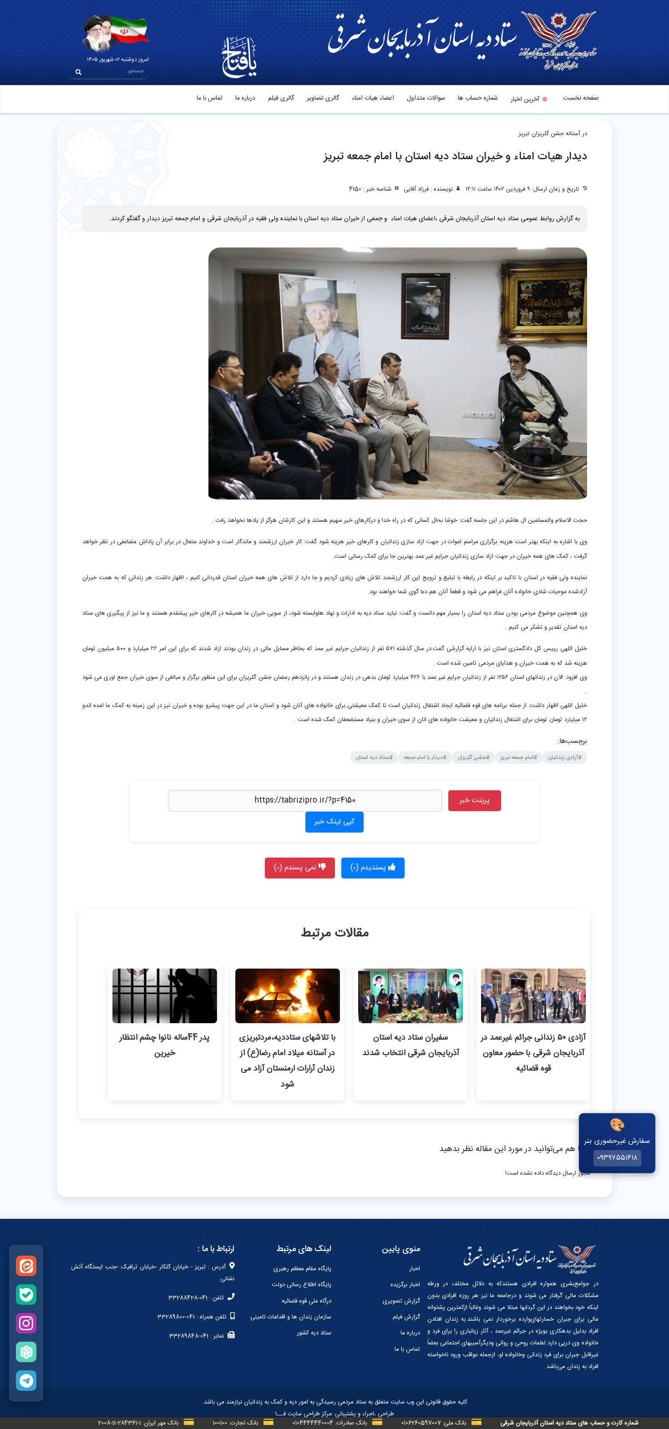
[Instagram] (26, 1323)
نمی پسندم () (296, 868)
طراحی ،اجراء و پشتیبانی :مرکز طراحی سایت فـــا (334, 1414)
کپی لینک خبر (334, 822)
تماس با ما (210, 98)
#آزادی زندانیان (565, 757)
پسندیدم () (369, 868)
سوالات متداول (426, 98)
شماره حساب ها (478, 98)
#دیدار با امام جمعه (425, 757)
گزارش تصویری (401, 1301)
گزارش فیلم (406, 1317)
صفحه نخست (581, 98)
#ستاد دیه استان (374, 757)
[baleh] (26, 1294)
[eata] (26, 1266)
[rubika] (26, 1352)
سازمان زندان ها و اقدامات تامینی (290, 1317)
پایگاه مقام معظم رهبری (302, 1269)
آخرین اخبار (525, 99)
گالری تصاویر (323, 98)
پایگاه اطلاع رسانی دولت (301, 1285)
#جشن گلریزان (473, 757)
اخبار (414, 1269)
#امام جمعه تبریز (519, 757)
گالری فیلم (281, 98)
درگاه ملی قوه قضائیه (306, 1301)
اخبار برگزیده (405, 1285)
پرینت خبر (475, 800)
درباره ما (245, 98)
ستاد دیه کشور (314, 1333)
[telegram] (26, 1380)
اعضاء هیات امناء (373, 98)
